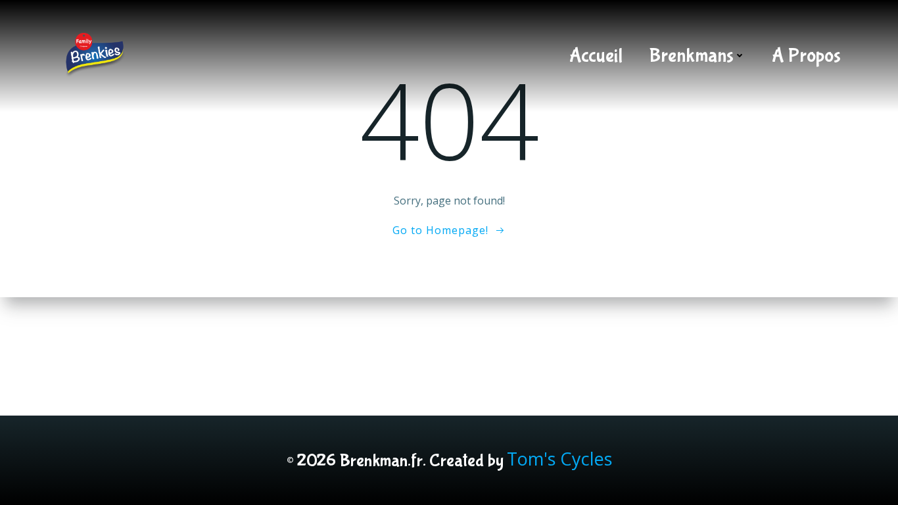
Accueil (596, 55)
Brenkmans (691, 55)
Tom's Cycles (559, 458)
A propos (806, 55)
